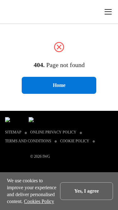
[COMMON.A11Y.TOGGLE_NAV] (110, 12)
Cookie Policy (74, 141)
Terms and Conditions (28, 141)
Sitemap (13, 132)
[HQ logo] (13, 11)
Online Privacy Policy (53, 132)
